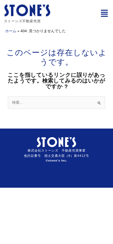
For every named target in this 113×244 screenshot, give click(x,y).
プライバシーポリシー (56, 171)
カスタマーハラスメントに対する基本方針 (56, 177)
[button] (104, 13)
